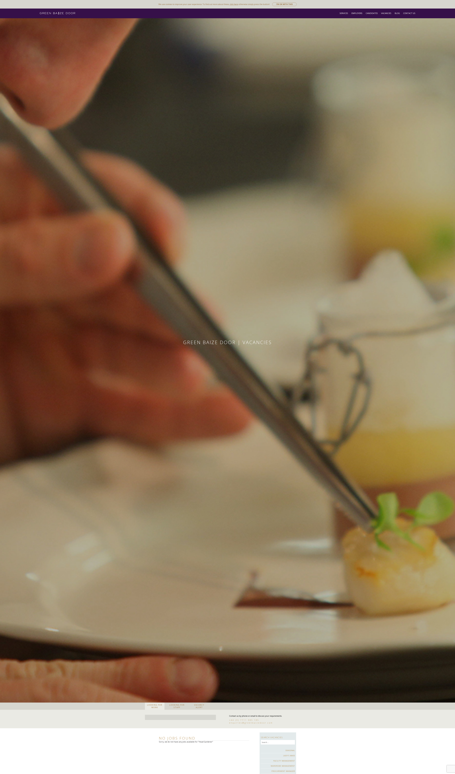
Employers (356, 13)
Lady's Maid (289, 755)
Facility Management (284, 761)
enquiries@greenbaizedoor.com (251, 723)
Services (344, 13)
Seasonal (290, 750)
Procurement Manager (283, 771)
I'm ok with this (284, 4)
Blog (397, 13)
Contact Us (409, 13)
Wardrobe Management (283, 766)
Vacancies (386, 13)
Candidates (372, 13)
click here (234, 4)
